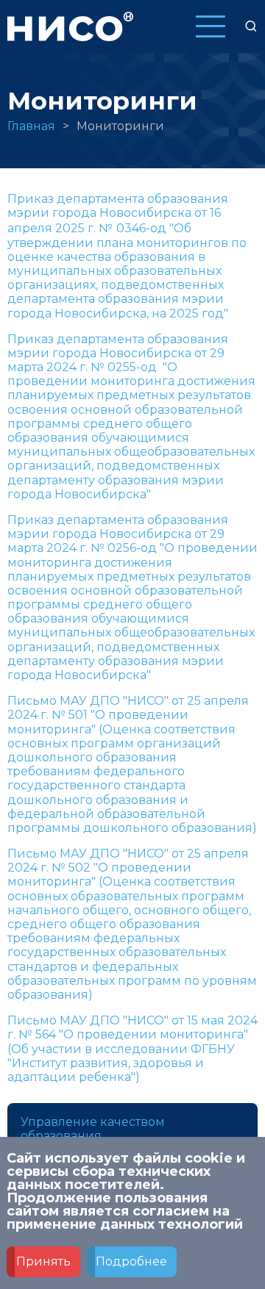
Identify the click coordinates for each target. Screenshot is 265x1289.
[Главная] (70, 25)
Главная (31, 126)
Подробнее (131, 1261)
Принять (43, 1261)
